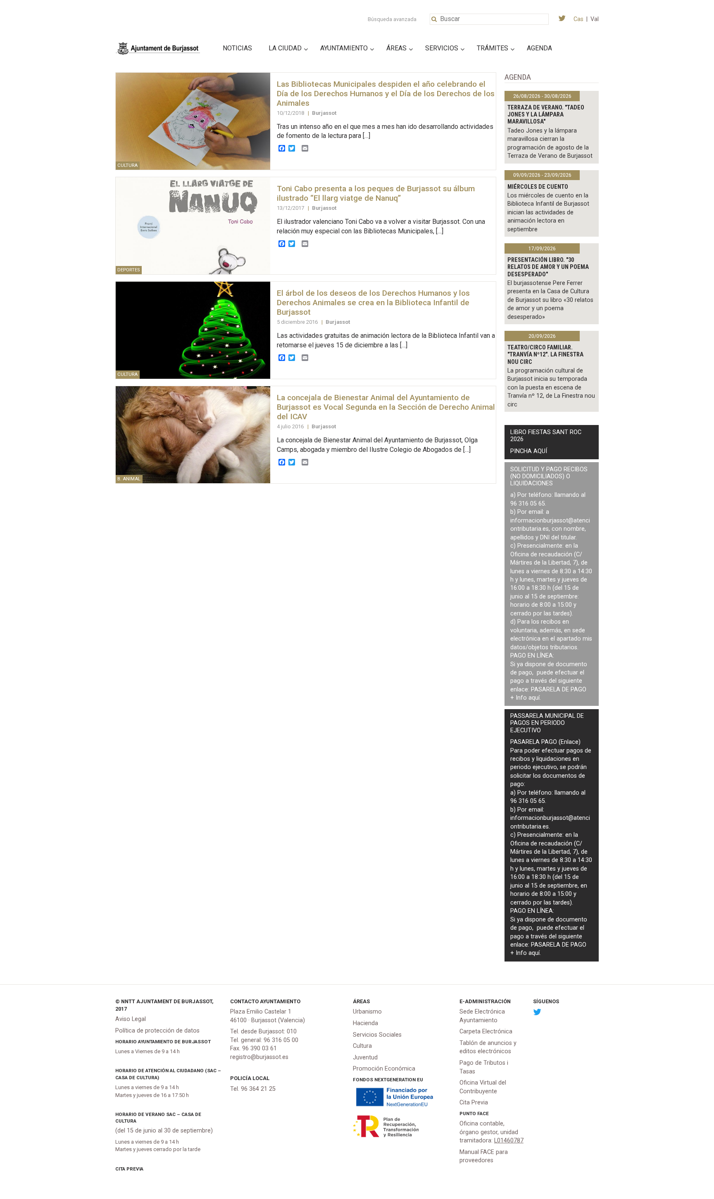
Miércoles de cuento (537, 186)
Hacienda (365, 1023)
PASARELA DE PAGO (558, 689)
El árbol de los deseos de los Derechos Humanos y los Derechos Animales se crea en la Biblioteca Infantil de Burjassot (373, 302)
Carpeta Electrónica (485, 1031)
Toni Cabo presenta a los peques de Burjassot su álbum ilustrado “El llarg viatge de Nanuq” (376, 193)
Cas (578, 19)
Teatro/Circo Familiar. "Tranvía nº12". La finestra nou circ (545, 355)
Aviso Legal (130, 1019)
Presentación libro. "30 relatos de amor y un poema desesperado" (548, 267)
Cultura (362, 1045)
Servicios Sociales (377, 1034)
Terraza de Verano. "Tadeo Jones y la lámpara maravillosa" (545, 115)
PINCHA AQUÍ (528, 451)
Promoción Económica (384, 1068)
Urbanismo (367, 1011)
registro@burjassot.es (259, 1057)
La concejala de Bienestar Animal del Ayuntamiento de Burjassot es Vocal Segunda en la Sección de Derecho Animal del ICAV (386, 407)
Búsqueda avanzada (392, 19)
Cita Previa (129, 1169)
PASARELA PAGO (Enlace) (545, 742)
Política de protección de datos (157, 1030)
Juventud (365, 1057)
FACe (483, 1113)
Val (594, 19)
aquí (534, 697)
